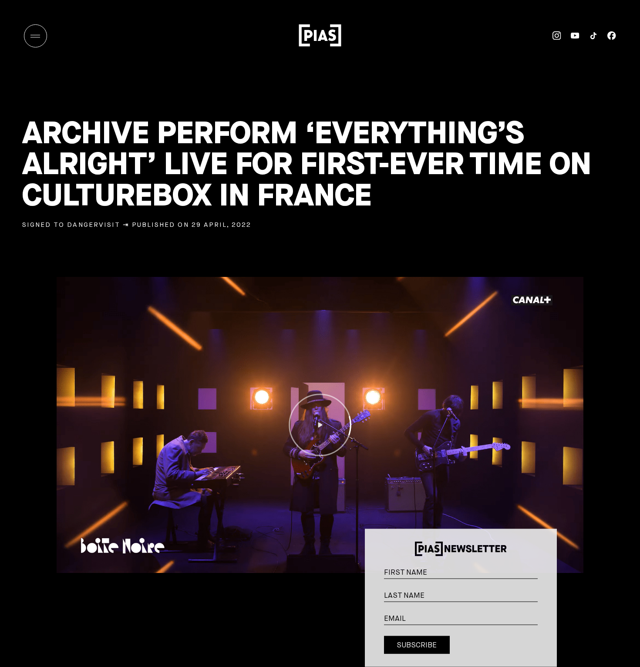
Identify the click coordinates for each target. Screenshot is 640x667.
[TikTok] (588, 35)
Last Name (546, 587)
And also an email (545, 619)
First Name (546, 564)
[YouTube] (570, 35)
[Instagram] (552, 35)
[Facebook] (607, 35)
